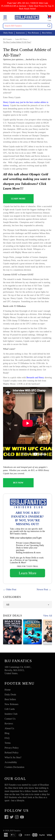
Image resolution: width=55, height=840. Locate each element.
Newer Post (42, 589)
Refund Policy (11, 752)
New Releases (33, 33)
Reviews (9, 723)
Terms (8, 743)
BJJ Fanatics (7, 39)
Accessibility (11, 762)
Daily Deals (8, 33)
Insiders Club (11, 714)
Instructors (20, 33)
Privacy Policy (12, 747)
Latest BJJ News (21, 39)
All (7, 604)
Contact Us (10, 718)
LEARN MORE (18, 199)
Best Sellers (47, 33)
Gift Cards (10, 709)
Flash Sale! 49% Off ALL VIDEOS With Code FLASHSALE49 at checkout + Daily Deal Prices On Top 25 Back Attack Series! (27, 6)
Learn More (27, 573)
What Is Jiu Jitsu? (13, 757)
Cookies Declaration (14, 767)
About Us (9, 728)
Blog (7, 733)
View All (47, 615)
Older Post (11, 589)
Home (8, 689)
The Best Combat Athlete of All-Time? (17, 42)
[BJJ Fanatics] (27, 17)
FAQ (7, 738)
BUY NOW (18, 483)
